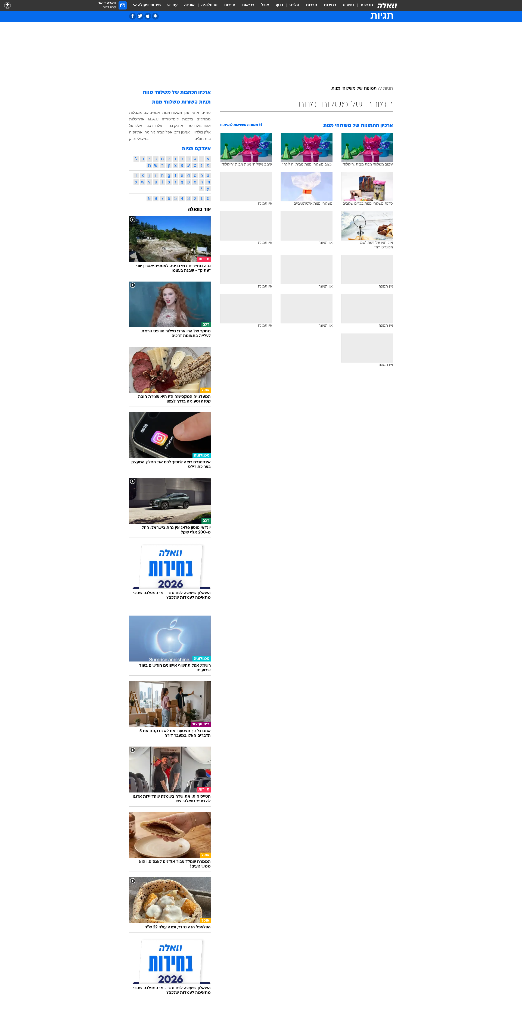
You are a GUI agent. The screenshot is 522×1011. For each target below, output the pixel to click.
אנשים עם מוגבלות (144, 112)
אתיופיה (135, 132)
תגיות (388, 88)
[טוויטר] (140, 16)
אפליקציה (164, 132)
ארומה (149, 132)
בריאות (248, 5)
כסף (279, 5)
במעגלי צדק (138, 138)
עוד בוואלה (199, 209)
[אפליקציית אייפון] (147, 16)
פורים (206, 112)
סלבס (294, 5)
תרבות (311, 5)
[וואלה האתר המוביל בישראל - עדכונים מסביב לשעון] (387, 5)
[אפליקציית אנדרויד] (155, 16)
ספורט (348, 5)
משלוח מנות (172, 112)
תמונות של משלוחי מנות (354, 88)
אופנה (189, 5)
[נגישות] (7, 5)
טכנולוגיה (209, 5)
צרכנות (187, 119)
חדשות (367, 5)
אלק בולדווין (201, 132)
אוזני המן (191, 112)
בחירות (330, 5)
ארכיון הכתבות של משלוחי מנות (177, 92)
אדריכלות (136, 119)
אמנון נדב (182, 132)
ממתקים (204, 119)
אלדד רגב (154, 125)
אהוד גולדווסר (199, 125)
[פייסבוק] (132, 16)
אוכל (265, 5)
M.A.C (153, 119)
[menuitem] (363, 5)
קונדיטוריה (170, 119)
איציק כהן (175, 125)
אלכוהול (135, 125)
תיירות (229, 5)
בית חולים (202, 138)
